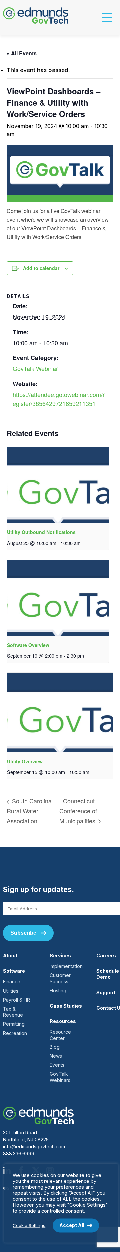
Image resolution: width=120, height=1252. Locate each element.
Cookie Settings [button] (29, 1225)
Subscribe (23, 933)
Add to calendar (41, 268)
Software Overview (28, 645)
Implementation (66, 966)
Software (14, 971)
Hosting (58, 990)
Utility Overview (25, 761)
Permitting (14, 1024)
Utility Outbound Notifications (41, 532)
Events (57, 1065)
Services (60, 955)
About (10, 955)
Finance (11, 981)
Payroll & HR (16, 1000)
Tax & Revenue (13, 1012)
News (56, 1056)
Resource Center (60, 1035)
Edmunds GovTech (38, 15)
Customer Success (60, 978)
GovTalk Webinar (35, 368)
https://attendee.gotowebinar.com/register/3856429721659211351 (59, 399)
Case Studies (66, 1006)
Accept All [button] (71, 1225)
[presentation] (58, 485)
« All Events (22, 53)
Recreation (15, 1033)
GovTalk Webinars (60, 1077)
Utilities (10, 991)
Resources (63, 1021)
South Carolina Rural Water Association (29, 810)
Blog (55, 1047)
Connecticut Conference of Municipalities (78, 810)
